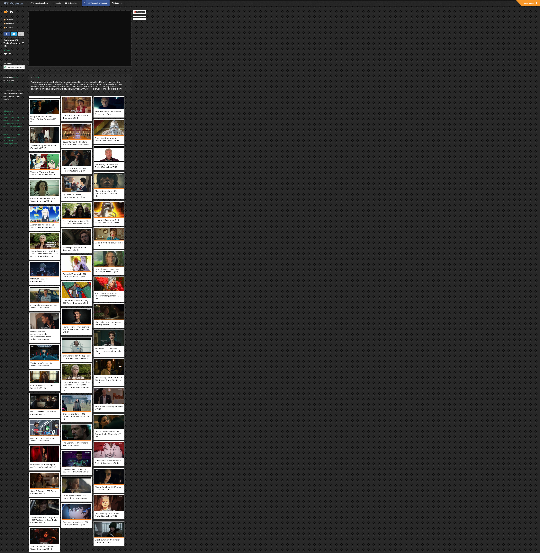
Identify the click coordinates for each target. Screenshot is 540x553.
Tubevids (10, 20)
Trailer (35, 77)
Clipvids (9, 28)
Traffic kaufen (9, 140)
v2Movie (16, 77)
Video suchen (529, 3)
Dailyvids (10, 24)
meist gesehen (41, 3)
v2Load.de (8, 114)
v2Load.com (8, 111)
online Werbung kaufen (13, 134)
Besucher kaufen (10, 137)
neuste (58, 3)
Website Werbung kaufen (14, 117)
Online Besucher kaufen (13, 127)
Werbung (115, 3)
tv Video (7, 50)
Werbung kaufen (10, 144)
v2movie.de (14, 3)
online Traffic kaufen (11, 120)
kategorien (72, 3)
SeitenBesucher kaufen (13, 124)
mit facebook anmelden (97, 3)
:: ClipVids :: (10, 83)
